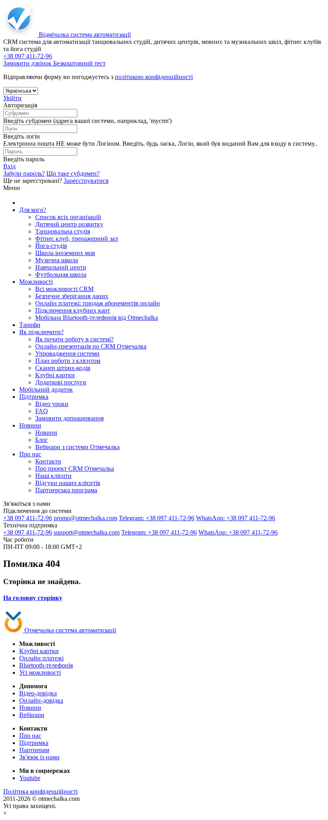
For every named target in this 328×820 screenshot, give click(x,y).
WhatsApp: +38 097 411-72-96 (235, 518)
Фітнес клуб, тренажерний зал (76, 238)
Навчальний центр (60, 267)
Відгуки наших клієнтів (67, 482)
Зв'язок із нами (39, 757)
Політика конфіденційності (40, 791)
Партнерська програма (66, 490)
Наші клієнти (53, 475)
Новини (30, 425)
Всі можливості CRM (64, 288)
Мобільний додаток (46, 389)
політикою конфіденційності (154, 76)
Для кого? (32, 209)
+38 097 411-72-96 (27, 518)
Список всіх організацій (68, 217)
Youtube (29, 777)
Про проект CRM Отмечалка (74, 468)
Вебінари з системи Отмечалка (77, 447)
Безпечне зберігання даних (71, 296)
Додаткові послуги (60, 382)
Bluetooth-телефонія (46, 665)
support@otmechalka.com (87, 532)
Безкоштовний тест (79, 63)
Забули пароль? (24, 173)
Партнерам (34, 750)
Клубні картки (55, 375)
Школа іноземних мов (65, 253)
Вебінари (31, 714)
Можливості (36, 281)
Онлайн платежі (41, 658)
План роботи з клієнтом (67, 360)
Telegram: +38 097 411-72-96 (156, 518)
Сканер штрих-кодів (62, 367)
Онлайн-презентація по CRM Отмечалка (90, 346)
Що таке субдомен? (73, 173)
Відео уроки (51, 403)
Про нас (30, 454)
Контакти (48, 461)
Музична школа (56, 260)
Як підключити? (41, 332)
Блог (41, 439)
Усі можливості (40, 672)
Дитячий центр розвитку (69, 224)
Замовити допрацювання (69, 418)
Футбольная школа (60, 274)
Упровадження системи (67, 353)
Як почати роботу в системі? (74, 339)
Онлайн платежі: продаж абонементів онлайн (97, 303)
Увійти (12, 98)
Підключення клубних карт (72, 310)
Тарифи (29, 324)
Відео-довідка (38, 693)
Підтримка (33, 396)
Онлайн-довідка (41, 700)
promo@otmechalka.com (85, 518)
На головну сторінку (32, 597)
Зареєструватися (86, 180)
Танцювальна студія (62, 231)
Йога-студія (51, 245)
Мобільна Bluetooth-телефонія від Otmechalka (96, 317)
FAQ (41, 411)
